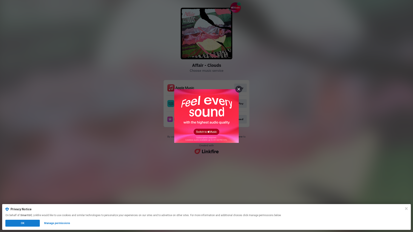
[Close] (406, 208)
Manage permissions (57, 223)
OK (22, 223)
